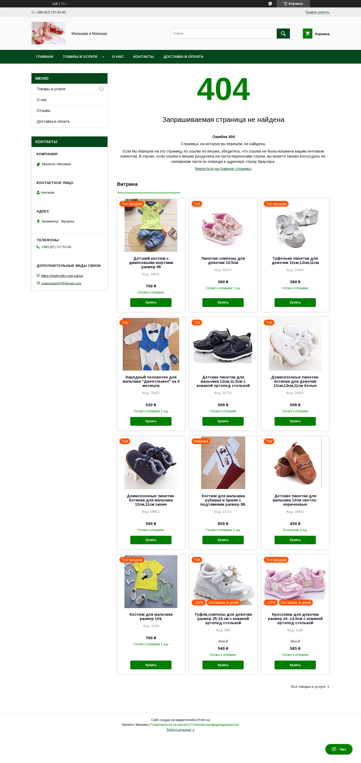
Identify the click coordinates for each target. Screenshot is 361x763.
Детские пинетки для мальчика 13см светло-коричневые (295, 500)
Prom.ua (203, 720)
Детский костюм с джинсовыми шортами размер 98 (151, 262)
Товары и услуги (80, 57)
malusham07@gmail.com (61, 283)
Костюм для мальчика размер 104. (151, 616)
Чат (343, 749)
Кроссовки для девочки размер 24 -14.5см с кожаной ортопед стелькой (295, 618)
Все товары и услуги (308, 687)
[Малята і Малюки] (48, 43)
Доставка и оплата (183, 57)
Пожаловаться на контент (169, 725)
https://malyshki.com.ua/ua (62, 276)
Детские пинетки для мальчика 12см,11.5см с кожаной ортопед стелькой (223, 381)
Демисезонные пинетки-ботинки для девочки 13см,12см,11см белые (295, 381)
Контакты (143, 57)
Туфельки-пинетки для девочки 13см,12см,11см (295, 260)
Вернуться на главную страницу (223, 169)
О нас (118, 57)
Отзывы (43, 110)
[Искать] (283, 34)
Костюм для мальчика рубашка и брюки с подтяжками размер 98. (223, 500)
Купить (151, 302)
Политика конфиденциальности (215, 725)
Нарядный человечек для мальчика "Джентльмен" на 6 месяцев (151, 381)
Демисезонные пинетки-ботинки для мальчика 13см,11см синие (151, 500)
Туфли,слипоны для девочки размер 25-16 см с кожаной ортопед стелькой (223, 618)
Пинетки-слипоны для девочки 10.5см (223, 260)
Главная (44, 57)
